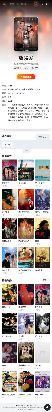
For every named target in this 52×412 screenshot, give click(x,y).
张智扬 (37, 89)
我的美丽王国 (24, 365)
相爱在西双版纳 (24, 270)
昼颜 (4, 365)
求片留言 (20, 405)
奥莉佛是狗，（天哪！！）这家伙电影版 (9, 241)
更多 (44, 280)
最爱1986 (39, 394)
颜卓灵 (17, 89)
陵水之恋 (5, 270)
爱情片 (18, 68)
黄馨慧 (31, 89)
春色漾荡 (22, 307)
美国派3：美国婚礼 (25, 394)
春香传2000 (7, 307)
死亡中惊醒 (6, 336)
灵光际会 (22, 183)
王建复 (24, 89)
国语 (10, 101)
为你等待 (38, 365)
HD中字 (7, 144)
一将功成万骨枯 (8, 394)
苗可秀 (11, 89)
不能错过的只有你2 (25, 241)
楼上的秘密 (39, 183)
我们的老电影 (24, 212)
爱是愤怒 (5, 183)
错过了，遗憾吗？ (42, 212)
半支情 (21, 336)
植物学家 (38, 270)
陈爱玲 (11, 85)
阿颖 (37, 241)
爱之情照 (38, 336)
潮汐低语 (5, 212)
